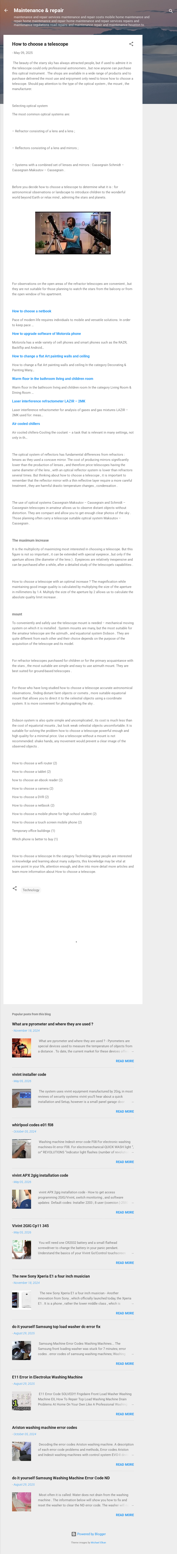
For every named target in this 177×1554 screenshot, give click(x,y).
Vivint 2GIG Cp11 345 (30, 1225)
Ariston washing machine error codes (44, 1427)
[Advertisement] (160, 100)
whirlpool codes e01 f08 (32, 1125)
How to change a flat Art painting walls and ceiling (51, 356)
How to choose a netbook (31, 311)
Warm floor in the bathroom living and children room (52, 379)
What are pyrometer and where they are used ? (52, 1024)
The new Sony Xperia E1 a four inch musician (51, 1276)
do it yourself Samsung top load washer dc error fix (56, 1326)
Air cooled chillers (26, 424)
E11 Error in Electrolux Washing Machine (47, 1377)
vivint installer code (29, 1074)
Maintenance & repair (39, 10)
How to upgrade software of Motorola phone (46, 334)
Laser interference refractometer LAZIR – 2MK (48, 401)
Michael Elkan (98, 1542)
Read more (125, 1061)
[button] (131, 44)
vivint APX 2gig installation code (40, 1175)
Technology (31, 890)
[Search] (171, 11)
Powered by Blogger (91, 1534)
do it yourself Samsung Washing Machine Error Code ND (61, 1478)
